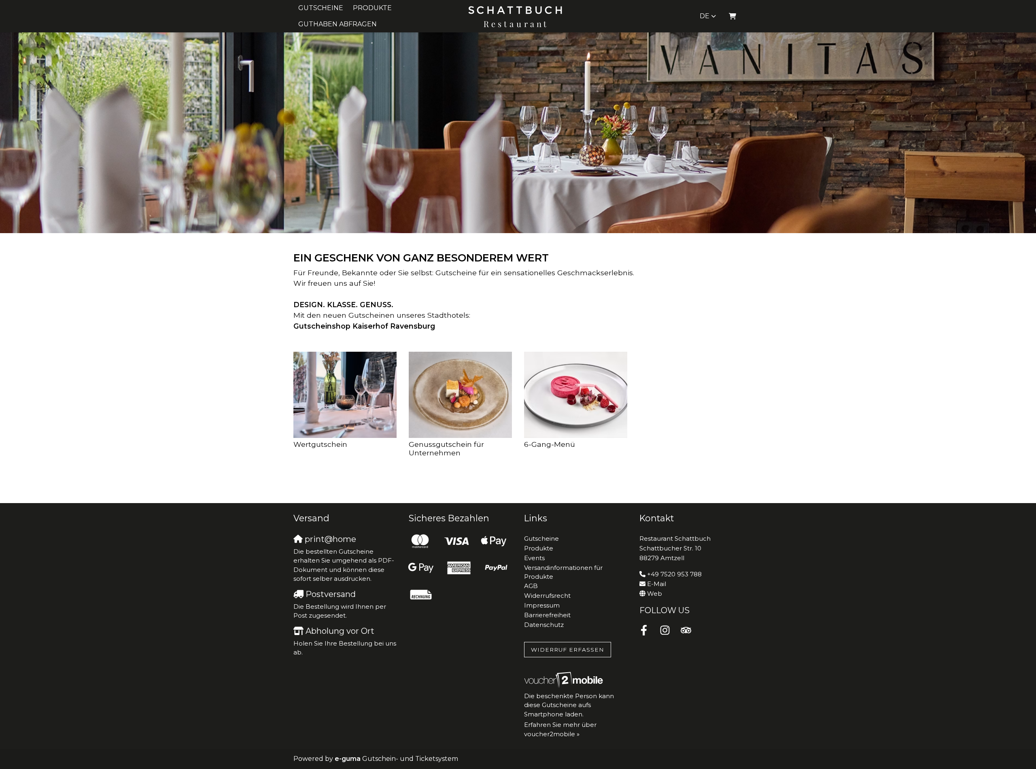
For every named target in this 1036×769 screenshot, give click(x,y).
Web (654, 593)
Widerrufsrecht (547, 595)
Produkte (372, 8)
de (704, 16)
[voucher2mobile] (564, 680)
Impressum (542, 605)
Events (534, 558)
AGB (531, 586)
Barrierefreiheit (547, 615)
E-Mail (656, 584)
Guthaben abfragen (337, 24)
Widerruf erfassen (567, 649)
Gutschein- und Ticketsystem (396, 759)
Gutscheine (320, 8)
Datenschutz (544, 625)
